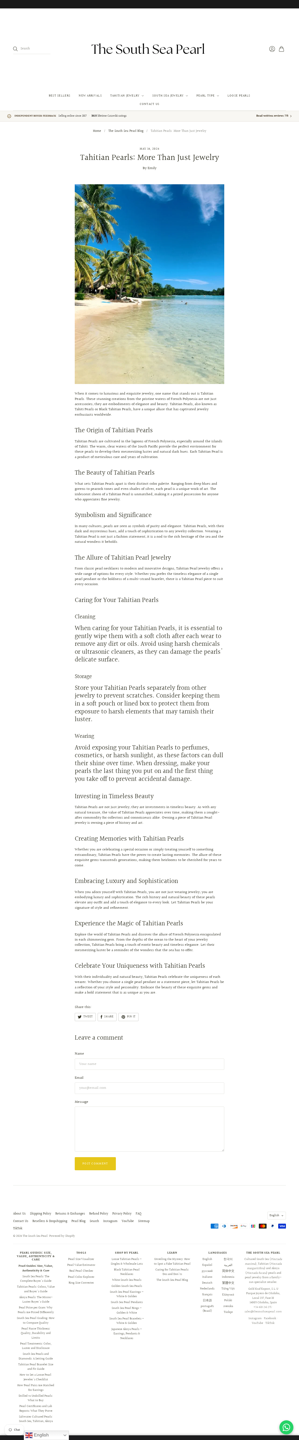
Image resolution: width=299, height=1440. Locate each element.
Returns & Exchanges (70, 1213)
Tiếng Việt (228, 1288)
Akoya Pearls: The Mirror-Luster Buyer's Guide (36, 1299)
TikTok (17, 1228)
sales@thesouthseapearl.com (263, 1311)
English (274, 1215)
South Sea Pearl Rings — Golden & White (127, 1310)
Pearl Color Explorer (81, 1277)
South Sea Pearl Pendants (127, 1302)
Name (79, 1054)
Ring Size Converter (81, 1283)
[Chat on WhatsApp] (286, 1427)
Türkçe (228, 1312)
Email (79, 1078)
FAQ (138, 1213)
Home (97, 131)
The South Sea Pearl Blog (125, 131)
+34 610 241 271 (262, 1307)
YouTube (128, 1221)
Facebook (270, 1318)
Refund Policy (98, 1213)
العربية (228, 1265)
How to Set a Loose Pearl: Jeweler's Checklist (36, 1377)
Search (94, 1221)
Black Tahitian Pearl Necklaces (127, 1272)
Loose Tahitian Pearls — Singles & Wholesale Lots (127, 1261)
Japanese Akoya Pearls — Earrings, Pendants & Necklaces (126, 1334)
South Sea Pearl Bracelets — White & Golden (126, 1321)
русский (207, 1271)
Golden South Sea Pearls (126, 1286)
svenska (228, 1306)
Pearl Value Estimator (81, 1265)
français (207, 1294)
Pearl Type (205, 95)
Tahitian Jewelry (125, 95)
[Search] (15, 49)
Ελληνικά (228, 1294)
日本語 (207, 1300)
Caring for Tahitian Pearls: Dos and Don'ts (172, 1272)
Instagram (110, 1221)
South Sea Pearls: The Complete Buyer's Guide (35, 1279)
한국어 (228, 1259)
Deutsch (207, 1283)
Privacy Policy (122, 1213)
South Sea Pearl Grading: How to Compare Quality (36, 1320)
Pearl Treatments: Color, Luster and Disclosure (35, 1346)
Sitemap (144, 1221)
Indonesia (228, 1277)
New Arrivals (90, 95)
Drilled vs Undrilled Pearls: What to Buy (36, 1398)
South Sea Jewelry (168, 95)
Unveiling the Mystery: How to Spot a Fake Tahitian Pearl (172, 1261)
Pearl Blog (78, 1221)
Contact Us (150, 104)
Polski (228, 1300)
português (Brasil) (207, 1308)
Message (81, 1102)
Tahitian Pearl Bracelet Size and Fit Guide (35, 1367)
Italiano (207, 1277)
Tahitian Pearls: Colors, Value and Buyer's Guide (36, 1289)
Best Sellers (60, 95)
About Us (19, 1213)
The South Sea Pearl (35, 1236)
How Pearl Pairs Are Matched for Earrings (35, 1387)
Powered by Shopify (62, 1236)
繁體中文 (228, 1283)
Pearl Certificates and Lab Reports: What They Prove (35, 1408)
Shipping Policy (40, 1213)
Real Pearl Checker (81, 1271)
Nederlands (207, 1288)
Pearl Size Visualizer (81, 1259)
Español (207, 1265)
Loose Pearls (239, 95)
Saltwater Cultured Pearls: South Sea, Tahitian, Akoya (36, 1419)
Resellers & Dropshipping (49, 1221)
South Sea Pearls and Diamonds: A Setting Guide (36, 1356)
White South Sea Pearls (126, 1280)
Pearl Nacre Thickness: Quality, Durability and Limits (36, 1333)
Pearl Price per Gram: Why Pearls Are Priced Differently (36, 1310)
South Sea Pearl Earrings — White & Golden (127, 1294)
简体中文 (228, 1271)
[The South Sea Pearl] (149, 49)
